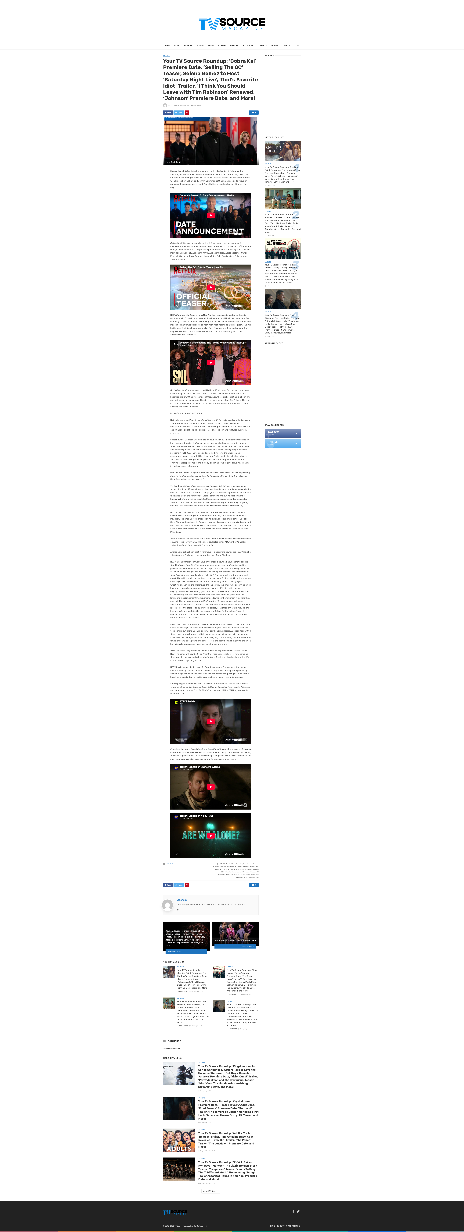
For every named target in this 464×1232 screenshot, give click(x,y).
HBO (217, 869)
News (176, 46)
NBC (222, 872)
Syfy (248, 874)
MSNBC (256, 869)
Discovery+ (255, 866)
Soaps (211, 46)
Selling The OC (240, 874)
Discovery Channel (242, 866)
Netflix (228, 872)
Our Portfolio (293, 1226)
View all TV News (209, 1191)
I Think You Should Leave (243, 869)
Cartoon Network (220, 866)
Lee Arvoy (175, 105)
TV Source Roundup (252, 877)
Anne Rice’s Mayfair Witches (241, 864)
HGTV (231, 869)
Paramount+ (236, 872)
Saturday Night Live (226, 874)
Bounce (256, 864)
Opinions (234, 46)
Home (167, 46)
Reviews (222, 46)
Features (262, 46)
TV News (166, 55)
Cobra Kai (231, 866)
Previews (188, 46)
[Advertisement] (283, 95)
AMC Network (225, 864)
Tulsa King (255, 874)
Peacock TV (255, 872)
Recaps (200, 46)
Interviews (248, 46)
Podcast (275, 46)
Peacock (246, 872)
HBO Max (224, 869)
